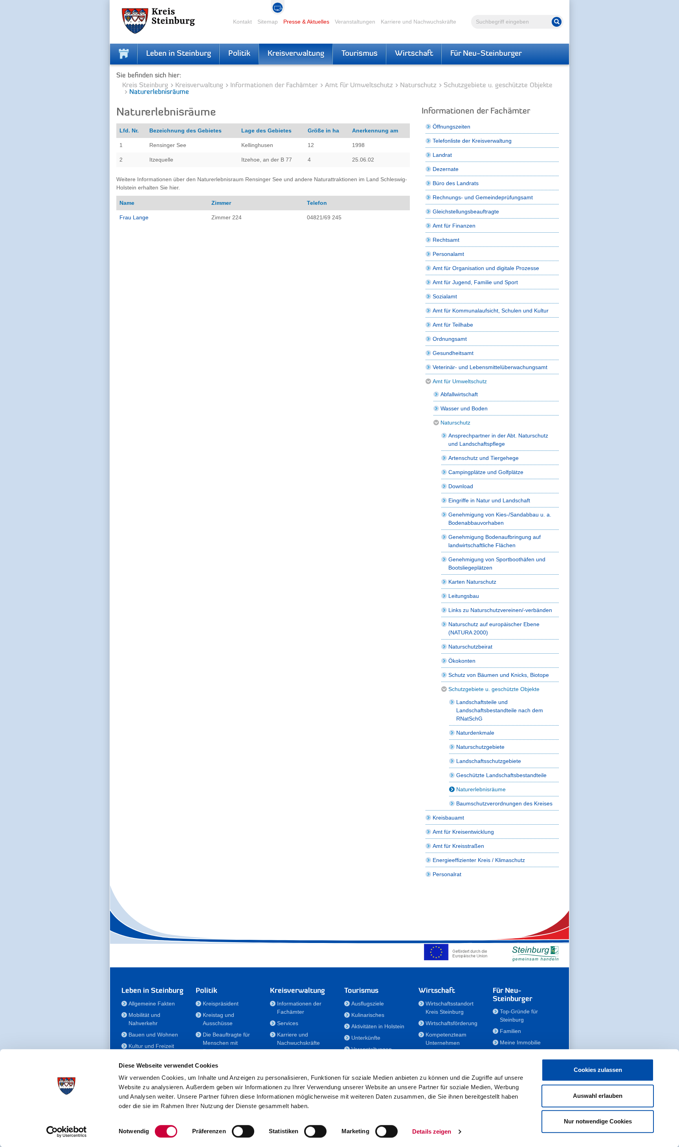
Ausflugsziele (367, 1003)
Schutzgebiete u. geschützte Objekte (498, 85)
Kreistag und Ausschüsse (218, 1019)
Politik (239, 54)
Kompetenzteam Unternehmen (446, 1038)
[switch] (243, 1131)
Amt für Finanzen (454, 225)
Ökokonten (461, 661)
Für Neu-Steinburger (486, 54)
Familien (510, 1031)
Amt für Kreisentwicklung (463, 832)
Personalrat (447, 874)
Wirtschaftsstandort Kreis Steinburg (449, 1007)
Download (460, 486)
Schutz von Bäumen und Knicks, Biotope (498, 675)
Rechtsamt (446, 240)
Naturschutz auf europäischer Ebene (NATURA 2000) (494, 628)
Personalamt (448, 254)
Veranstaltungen (355, 21)
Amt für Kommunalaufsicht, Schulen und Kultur (491, 310)
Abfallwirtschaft (459, 394)
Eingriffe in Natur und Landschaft (489, 500)
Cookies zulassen (598, 1069)
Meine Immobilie (520, 1042)
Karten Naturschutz (472, 582)
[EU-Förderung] (457, 952)
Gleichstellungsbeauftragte (466, 211)
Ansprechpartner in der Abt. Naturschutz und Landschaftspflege (498, 439)
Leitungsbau (463, 596)
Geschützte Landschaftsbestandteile (501, 775)
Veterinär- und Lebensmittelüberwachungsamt (490, 367)
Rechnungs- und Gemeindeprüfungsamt (483, 197)
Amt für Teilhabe (453, 325)
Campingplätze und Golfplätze (485, 472)
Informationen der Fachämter (274, 85)
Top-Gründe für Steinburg (519, 1015)
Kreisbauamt (448, 817)
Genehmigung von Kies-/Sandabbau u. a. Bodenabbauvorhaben (499, 518)
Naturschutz (418, 85)
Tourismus (359, 54)
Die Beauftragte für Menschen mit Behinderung (226, 1042)
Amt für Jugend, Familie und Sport (475, 282)
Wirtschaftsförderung (451, 1023)
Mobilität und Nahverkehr (144, 1019)
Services (287, 1023)
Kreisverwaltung (296, 54)
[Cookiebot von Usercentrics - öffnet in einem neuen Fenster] (66, 1132)
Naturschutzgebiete (480, 747)
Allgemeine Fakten (151, 1003)
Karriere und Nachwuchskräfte (418, 21)
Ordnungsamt (450, 339)
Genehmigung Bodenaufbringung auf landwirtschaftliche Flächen (494, 541)
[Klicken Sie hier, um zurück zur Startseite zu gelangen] (124, 54)
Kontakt (242, 21)
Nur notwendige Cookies (598, 1121)
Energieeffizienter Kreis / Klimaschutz (479, 860)
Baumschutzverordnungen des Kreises (504, 803)
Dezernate (446, 169)
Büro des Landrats (456, 183)
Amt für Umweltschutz (359, 85)
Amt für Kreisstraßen (458, 846)
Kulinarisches (367, 1015)
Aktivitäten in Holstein (377, 1026)
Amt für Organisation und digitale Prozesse (486, 268)
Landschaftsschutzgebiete (488, 761)
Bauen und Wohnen (153, 1034)
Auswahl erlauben (597, 1095)
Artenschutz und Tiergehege (483, 458)
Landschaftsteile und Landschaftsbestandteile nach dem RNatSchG (499, 710)
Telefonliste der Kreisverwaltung (472, 141)
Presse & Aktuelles (306, 21)
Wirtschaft (414, 54)
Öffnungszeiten (451, 126)
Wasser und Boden (464, 408)
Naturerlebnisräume (481, 789)
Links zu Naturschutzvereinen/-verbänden (500, 610)
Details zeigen (431, 1131)
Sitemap (267, 21)
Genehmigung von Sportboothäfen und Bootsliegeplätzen (496, 563)
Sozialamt (445, 296)
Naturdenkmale (475, 733)
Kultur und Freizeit (151, 1046)
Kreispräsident (221, 1003)
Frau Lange (134, 217)
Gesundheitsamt (453, 353)
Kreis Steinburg (145, 85)
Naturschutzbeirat (470, 646)
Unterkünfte (365, 1038)
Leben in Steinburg (178, 54)
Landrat (442, 155)
